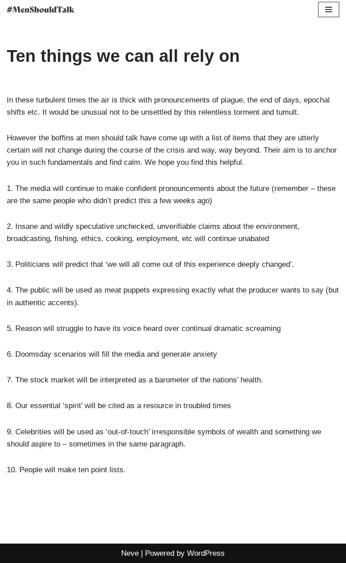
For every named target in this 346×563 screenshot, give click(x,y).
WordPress (206, 553)
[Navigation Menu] (328, 9)
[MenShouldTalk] (40, 9)
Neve (130, 553)
